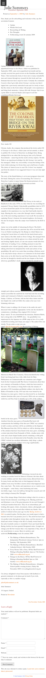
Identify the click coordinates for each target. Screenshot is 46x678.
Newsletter (11, 594)
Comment (5, 618)
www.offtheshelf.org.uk (22, 554)
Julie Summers (16, 7)
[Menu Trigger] (3, 3)
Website (3, 653)
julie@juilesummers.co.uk (10, 582)
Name (3, 643)
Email (3, 648)
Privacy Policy (29, 676)
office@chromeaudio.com (13, 326)
